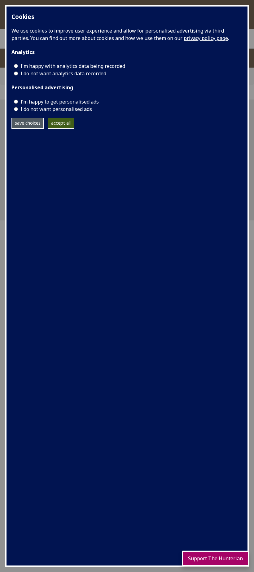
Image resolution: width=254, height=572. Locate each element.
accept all (61, 123)
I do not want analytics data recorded (63, 73)
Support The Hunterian (215, 558)
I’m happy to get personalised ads (59, 101)
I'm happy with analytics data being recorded (72, 66)
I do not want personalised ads (56, 109)
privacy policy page (206, 38)
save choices (28, 123)
